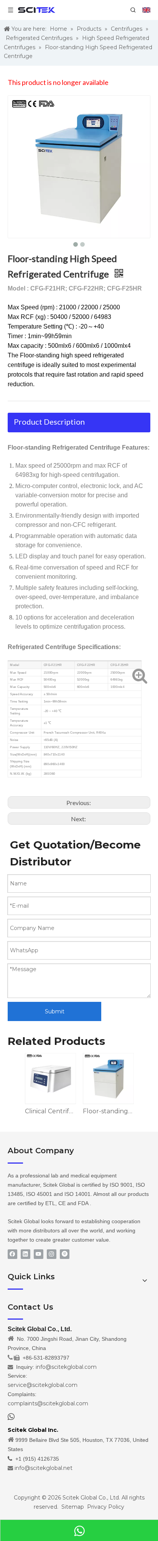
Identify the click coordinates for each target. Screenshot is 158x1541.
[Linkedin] (25, 1254)
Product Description (49, 421)
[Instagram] (51, 1254)
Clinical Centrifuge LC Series (50, 1111)
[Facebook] (12, 1254)
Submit (54, 1011)
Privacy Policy (105, 1506)
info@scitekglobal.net (43, 1468)
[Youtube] (38, 1254)
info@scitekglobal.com (66, 1366)
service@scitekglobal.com (42, 1385)
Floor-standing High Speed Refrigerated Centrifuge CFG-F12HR (108, 1111)
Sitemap (72, 1506)
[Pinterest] (64, 1254)
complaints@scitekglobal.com (48, 1403)
